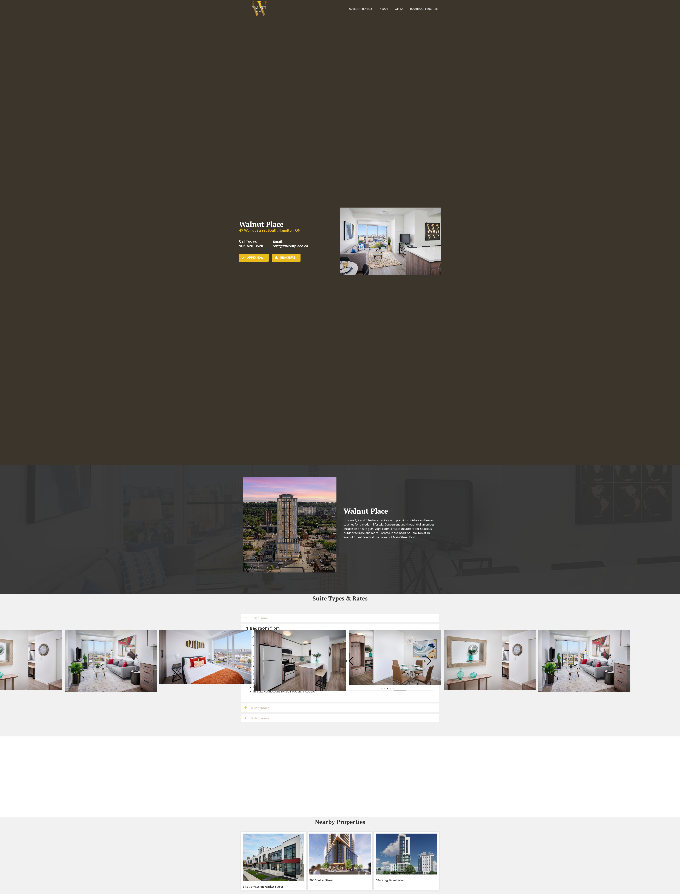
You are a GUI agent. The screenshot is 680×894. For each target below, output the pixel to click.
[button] (381, 688)
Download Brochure (424, 8)
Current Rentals (361, 8)
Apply (399, 8)
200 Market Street (321, 880)
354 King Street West (390, 880)
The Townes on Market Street (263, 887)
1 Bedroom (259, 617)
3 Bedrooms (260, 718)
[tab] (340, 618)
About (384, 8)
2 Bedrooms (260, 707)
